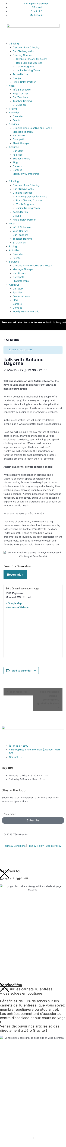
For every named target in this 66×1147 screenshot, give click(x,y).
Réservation (15, 574)
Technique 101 (18, 692)
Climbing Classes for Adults (31, 59)
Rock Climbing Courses (29, 62)
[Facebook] (8, 860)
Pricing (13, 108)
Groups (17, 78)
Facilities (18, 154)
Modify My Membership (26, 173)
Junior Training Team (28, 70)
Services (14, 124)
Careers (17, 166)
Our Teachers (20, 97)
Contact (17, 170)
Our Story (18, 150)
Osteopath (18, 139)
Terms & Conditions (15, 845)
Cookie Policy (53, 845)
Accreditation (20, 74)
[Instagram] (17, 860)
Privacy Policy (36, 845)
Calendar (18, 116)
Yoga (12, 85)
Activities (14, 112)
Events (16, 120)
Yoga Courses (20, 93)
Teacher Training (22, 101)
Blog (15, 162)
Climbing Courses (22, 55)
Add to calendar (21, 670)
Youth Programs (25, 66)
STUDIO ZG (19, 104)
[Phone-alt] (27, 860)
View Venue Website (17, 607)
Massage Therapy (23, 131)
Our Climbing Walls (23, 51)
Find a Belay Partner (24, 82)
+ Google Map (14, 603)
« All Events (11, 340)
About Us (14, 147)
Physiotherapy (21, 143)
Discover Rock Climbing (26, 47)
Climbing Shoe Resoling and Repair (32, 128)
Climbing (14, 43)
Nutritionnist (19, 135)
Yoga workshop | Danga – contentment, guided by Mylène (48, 697)
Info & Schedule (22, 89)
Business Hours (21, 158)
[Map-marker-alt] (36, 860)
